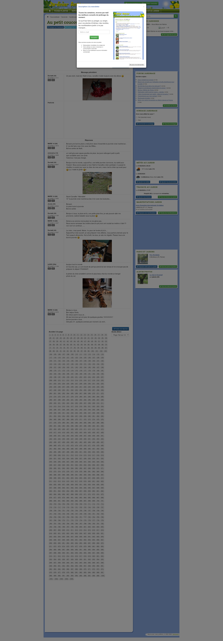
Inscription (94, 37)
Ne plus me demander (137, 65)
